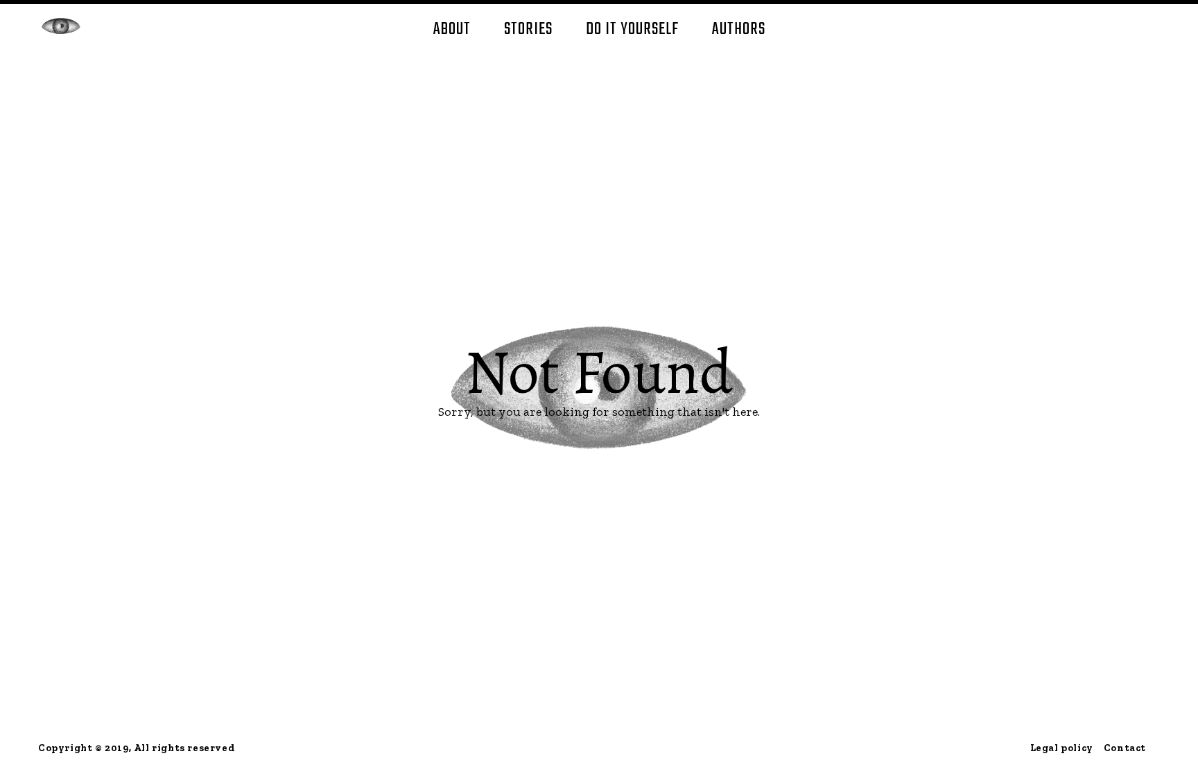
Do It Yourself (632, 29)
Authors (738, 29)
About (452, 29)
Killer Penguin (61, 26)
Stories (528, 29)
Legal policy (1061, 748)
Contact (1125, 748)
